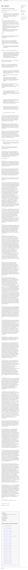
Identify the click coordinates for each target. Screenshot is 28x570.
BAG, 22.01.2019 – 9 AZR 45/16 (7, 548)
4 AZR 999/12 (8, 414)
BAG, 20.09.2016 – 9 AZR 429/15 (8, 557)
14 (25, 17)
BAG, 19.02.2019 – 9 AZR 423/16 (8, 539)
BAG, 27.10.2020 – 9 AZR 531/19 (8, 528)
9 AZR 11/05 (15, 252)
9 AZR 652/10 (15, 365)
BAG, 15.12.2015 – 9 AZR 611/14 (8, 563)
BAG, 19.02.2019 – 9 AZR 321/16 (8, 543)
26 (23, 19)
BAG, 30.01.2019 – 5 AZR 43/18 (7, 545)
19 (23, 18)
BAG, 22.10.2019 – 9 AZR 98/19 (7, 534)
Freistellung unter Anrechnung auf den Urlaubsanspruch (9, 514)
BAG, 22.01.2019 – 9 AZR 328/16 (8, 551)
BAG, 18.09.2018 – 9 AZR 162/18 (8, 554)
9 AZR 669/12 (9, 258)
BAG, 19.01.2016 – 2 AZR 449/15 (8, 560)
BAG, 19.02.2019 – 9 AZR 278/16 (8, 542)
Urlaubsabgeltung (5, 516)
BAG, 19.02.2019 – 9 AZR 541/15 (8, 540)
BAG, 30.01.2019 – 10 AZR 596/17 (8, 546)
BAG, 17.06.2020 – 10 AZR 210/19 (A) (8, 531)
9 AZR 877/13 (15, 258)
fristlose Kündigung (5, 515)
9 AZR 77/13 (5, 286)
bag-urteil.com (2, 568)
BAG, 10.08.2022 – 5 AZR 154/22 (8, 525)
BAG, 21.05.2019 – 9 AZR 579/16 (8, 537)
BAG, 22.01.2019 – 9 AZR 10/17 (7, 549)
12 (23, 17)
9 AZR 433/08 (5, 237)
